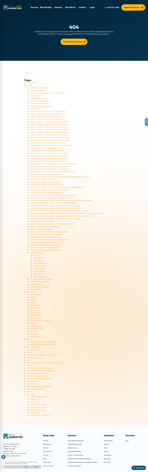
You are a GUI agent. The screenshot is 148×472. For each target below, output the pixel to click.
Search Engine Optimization (40, 88)
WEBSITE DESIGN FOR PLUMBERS (42, 221)
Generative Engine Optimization (41, 279)
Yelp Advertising (35, 289)
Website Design (35, 96)
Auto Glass (107, 462)
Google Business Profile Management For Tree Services (49, 169)
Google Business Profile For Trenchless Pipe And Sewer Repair (51, 145)
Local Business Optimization (40, 104)
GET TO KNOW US (33, 347)
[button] (112, 7)
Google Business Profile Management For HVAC (46, 148)
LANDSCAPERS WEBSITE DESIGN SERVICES (45, 237)
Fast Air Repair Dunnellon (38, 405)
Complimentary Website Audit (37, 373)
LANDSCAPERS (35, 316)
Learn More (23, 463)
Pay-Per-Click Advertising (39, 101)
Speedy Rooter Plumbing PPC (40, 415)
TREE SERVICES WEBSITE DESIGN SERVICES (46, 250)
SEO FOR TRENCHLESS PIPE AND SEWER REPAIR (47, 114)
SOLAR (32, 324)
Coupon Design (38, 271)
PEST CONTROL (36, 318)
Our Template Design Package (36, 376)
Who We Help (31, 292)
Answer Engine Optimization (40, 282)
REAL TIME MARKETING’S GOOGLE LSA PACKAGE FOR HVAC (52, 198)
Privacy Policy (31, 83)
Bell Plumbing (34, 413)
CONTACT (30, 352)
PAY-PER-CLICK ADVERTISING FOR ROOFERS (46, 193)
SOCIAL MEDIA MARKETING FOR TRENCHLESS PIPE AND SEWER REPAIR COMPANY (60, 177)
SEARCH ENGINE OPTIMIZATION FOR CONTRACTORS (49, 140)
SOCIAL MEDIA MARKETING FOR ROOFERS (45, 182)
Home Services (35, 295)
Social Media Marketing (38, 90)
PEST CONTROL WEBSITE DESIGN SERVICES (46, 234)
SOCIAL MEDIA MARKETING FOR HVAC (44, 179)
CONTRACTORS (36, 326)
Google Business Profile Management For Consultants (48, 153)
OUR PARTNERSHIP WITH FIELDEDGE (43, 342)
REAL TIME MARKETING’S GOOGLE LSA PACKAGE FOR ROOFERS (53, 203)
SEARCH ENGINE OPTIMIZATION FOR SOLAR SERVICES (50, 138)
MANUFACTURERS (36, 329)
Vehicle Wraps (38, 258)
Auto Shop (33, 331)
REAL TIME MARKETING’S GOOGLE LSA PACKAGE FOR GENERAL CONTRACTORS (59, 211)
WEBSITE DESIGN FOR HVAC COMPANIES (45, 227)
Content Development (34, 357)
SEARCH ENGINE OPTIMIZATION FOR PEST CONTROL (49, 135)
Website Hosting (36, 284)
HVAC (32, 300)
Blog (28, 360)
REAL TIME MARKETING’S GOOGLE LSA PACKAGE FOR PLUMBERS (53, 195)
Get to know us (47, 451)
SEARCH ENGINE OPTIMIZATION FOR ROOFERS (47, 119)
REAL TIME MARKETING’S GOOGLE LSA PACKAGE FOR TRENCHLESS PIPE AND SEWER (61, 200)
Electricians (107, 459)
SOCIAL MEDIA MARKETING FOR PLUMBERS (45, 174)
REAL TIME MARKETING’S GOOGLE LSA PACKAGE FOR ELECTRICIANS (55, 206)
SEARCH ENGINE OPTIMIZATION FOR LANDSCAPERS (49, 132)
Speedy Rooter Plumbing (38, 407)
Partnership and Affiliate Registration (39, 378)
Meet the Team (35, 350)
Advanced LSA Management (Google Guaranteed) (47, 93)
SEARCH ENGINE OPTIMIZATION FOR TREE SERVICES (49, 122)
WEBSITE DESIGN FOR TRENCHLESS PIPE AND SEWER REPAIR (52, 224)
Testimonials (30, 384)
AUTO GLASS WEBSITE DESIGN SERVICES (45, 247)
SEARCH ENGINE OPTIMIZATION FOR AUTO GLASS (48, 127)
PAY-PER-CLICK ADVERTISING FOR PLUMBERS (46, 185)
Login (127, 441)
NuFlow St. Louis (35, 399)
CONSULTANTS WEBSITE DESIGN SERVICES (46, 245)
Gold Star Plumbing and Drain (40, 397)
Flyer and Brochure (39, 276)
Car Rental (33, 334)
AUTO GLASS (34, 310)
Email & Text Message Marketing (41, 106)
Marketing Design (36, 253)
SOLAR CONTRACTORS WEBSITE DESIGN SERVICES (49, 232)
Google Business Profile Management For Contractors (49, 156)
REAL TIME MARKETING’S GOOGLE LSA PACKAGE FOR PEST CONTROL (55, 219)
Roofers (33, 303)
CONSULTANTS (35, 313)
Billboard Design (39, 268)
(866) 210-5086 (10, 449)
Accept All (35, 466)
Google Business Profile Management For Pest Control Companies (53, 164)
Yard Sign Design (39, 266)
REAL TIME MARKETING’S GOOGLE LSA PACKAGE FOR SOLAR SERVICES (56, 208)
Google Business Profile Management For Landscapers (49, 161)
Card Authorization (33, 381)
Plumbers (33, 297)
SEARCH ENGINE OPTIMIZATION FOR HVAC (46, 117)
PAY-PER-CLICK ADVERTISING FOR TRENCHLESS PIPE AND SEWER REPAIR (57, 187)
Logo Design (37, 261)
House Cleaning (35, 337)
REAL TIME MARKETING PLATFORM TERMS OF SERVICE (46, 363)
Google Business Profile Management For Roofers (47, 151)
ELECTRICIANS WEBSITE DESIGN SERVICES (45, 242)
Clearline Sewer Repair (38, 410)
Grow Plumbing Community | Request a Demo (42, 371)
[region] (22, 464)
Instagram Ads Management (39, 287)
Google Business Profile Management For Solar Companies (50, 166)
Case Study (30, 394)
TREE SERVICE (35, 305)
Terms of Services (48, 466)
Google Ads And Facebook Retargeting (40, 355)
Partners (29, 339)
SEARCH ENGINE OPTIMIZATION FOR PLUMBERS (47, 111)
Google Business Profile (38, 98)
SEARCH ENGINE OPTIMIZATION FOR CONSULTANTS (49, 130)
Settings (26, 466)
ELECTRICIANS (35, 308)
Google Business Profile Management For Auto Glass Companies (52, 172)
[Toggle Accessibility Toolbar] (3, 457)
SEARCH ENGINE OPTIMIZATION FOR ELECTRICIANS (49, 124)
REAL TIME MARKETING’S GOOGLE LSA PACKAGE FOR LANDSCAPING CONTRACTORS (61, 216)
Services (29, 85)
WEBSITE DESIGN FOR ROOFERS (41, 229)
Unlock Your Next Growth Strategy (38, 386)
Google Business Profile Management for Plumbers (47, 143)
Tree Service (107, 455)
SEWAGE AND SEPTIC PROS (40, 321)
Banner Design (38, 274)
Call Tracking (34, 109)
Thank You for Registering (35, 389)
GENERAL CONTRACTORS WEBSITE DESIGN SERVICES (50, 240)
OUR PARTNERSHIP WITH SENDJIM (43, 344)
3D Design (36, 255)
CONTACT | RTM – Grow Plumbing (38, 368)
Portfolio (29, 365)
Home (28, 392)
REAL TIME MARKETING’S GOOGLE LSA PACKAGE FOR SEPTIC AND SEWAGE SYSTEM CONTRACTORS (67, 214)
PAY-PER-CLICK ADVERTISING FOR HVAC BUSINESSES (49, 190)
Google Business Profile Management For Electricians (48, 158)
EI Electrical (34, 402)
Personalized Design (40, 263)
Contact (45, 455)
